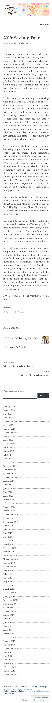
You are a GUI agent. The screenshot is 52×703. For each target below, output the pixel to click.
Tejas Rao (28, 43)
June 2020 (7, 488)
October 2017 (9, 608)
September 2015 (10, 675)
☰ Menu (44, 24)
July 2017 (7, 619)
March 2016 (8, 663)
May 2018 (7, 581)
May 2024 (7, 414)
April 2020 (8, 496)
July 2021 (7, 455)
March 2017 (8, 634)
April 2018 (8, 585)
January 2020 (9, 507)
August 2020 (9, 481)
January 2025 (9, 410)
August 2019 (8, 526)
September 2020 (10, 477)
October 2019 (9, 518)
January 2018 (9, 596)
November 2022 (10, 433)
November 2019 (10, 514)
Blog (17, 328)
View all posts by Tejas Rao (15, 347)
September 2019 (10, 522)
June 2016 (7, 652)
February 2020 (10, 503)
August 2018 (8, 570)
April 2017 (7, 630)
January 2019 (9, 552)
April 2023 (8, 425)
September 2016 (10, 648)
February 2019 (9, 548)
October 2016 (9, 645)
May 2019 (7, 537)
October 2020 (9, 473)
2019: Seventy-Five (34, 374)
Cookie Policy (9, 693)
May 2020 (7, 492)
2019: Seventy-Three (18, 365)
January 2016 (9, 671)
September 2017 (10, 611)
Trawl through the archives (13, 391)
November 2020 (10, 470)
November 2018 (10, 559)
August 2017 (8, 615)
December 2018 (10, 555)
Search (43, 395)
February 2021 (9, 462)
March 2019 (8, 544)
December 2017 (10, 600)
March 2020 (8, 499)
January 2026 (9, 406)
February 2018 (9, 593)
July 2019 (7, 529)
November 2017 (10, 604)
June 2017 (7, 622)
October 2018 (9, 563)
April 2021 (8, 459)
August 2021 (8, 451)
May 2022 (7, 436)
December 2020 (10, 466)
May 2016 (7, 656)
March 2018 (8, 589)
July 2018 (7, 574)
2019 (13, 328)
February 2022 (10, 444)
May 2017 (7, 626)
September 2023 (10, 421)
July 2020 (7, 485)
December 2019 (10, 511)
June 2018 (7, 578)
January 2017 (9, 641)
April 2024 (8, 418)
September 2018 (10, 567)
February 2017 (9, 637)
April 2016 (8, 660)
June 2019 (7, 533)
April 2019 (8, 540)
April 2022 (8, 440)
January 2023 (9, 429)
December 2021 (10, 447)
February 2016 (9, 667)
